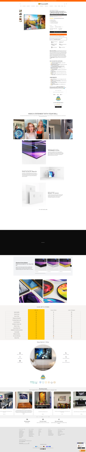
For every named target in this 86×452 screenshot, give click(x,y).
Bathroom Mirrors (31, 430)
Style (51, 25)
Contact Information (50, 435)
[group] (41, 266)
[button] (35, 266)
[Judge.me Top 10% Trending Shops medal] (54, 382)
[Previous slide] (37, 416)
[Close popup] (84, 443)
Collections (53, 10)
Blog (39, 435)
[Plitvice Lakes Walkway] (56, 50)
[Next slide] (48, 416)
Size (55, 25)
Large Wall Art (21, 430)
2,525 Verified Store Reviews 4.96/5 (59, 18)
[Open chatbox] (82, 451)
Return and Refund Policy (58, 92)
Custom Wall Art (60, 430)
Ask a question (58, 90)
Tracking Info (59, 435)
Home (50, 10)
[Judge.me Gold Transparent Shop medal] (46, 382)
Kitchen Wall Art (21, 436)
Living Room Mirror (31, 436)
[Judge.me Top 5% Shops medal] (52, 382)
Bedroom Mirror (31, 435)
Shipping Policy (50, 430)
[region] (43, 1)
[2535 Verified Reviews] (43, 379)
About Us (40, 430)
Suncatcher (20, 437)
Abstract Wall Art (21, 435)
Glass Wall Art (56, 10)
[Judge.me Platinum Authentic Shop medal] (43, 382)
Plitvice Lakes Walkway (53, 50)
